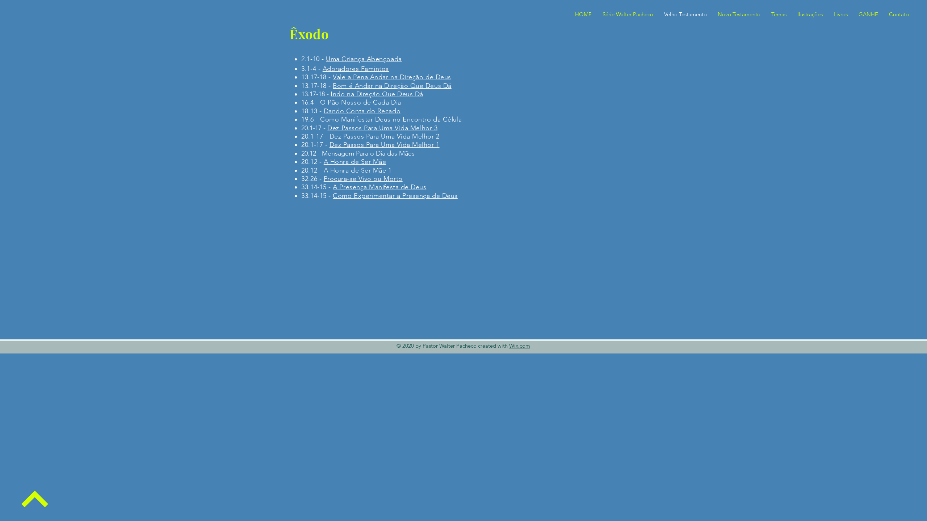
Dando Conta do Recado (362, 111)
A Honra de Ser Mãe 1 (358, 170)
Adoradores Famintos (356, 69)
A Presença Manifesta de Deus (379, 187)
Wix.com (519, 345)
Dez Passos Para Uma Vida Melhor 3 (382, 128)
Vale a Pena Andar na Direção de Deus (392, 77)
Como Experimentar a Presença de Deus (395, 196)
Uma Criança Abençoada (364, 59)
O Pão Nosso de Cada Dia (360, 102)
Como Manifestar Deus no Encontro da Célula (391, 119)
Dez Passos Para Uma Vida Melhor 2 (385, 136)
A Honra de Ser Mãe (355, 162)
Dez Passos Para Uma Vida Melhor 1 (385, 145)
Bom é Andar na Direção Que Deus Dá (392, 86)
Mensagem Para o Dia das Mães (368, 153)
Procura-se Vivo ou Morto (363, 179)
